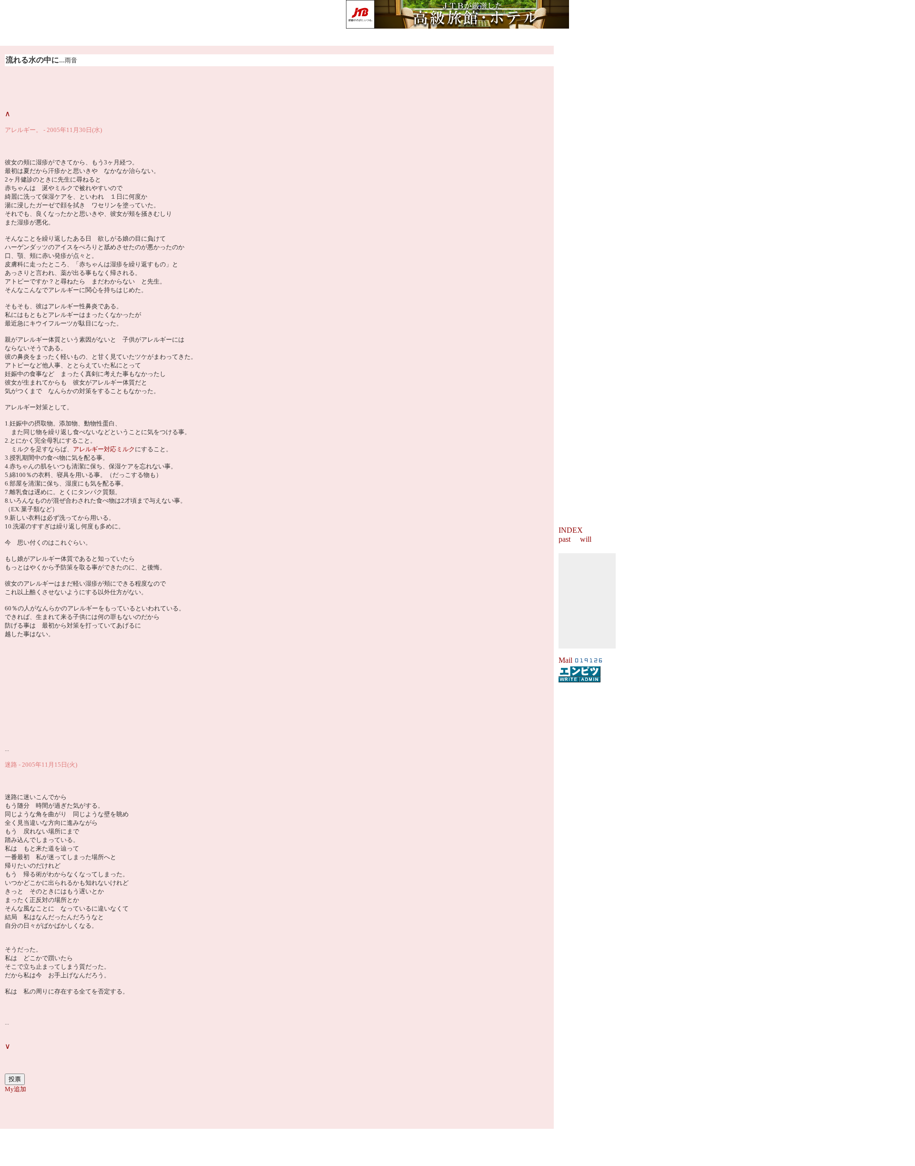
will (585, 539)
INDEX (571, 530)
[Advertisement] (457, 1143)
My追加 (15, 1089)
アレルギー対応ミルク (104, 449)
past (564, 539)
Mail (565, 660)
